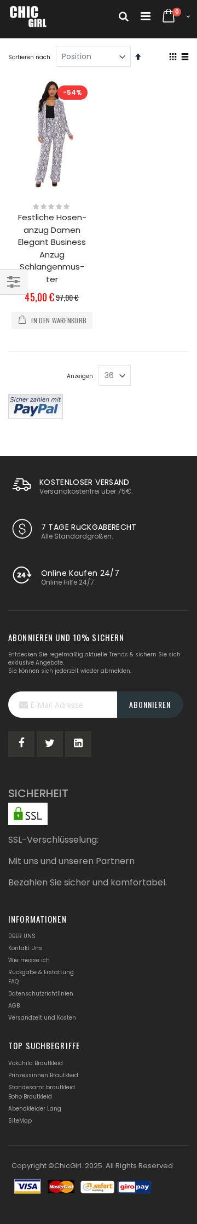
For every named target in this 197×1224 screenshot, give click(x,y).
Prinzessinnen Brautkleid (43, 1075)
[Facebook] (21, 744)
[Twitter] (50, 744)
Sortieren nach (29, 57)
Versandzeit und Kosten (42, 1018)
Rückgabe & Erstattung (41, 972)
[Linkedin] (78, 744)
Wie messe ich (29, 960)
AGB (14, 1006)
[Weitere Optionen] (35, 405)
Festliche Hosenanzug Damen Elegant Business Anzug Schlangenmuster (52, 248)
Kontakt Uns (25, 948)
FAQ (13, 981)
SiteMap (20, 1121)
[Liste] (185, 57)
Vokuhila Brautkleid (35, 1063)
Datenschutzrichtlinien (40, 994)
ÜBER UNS (22, 936)
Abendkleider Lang (34, 1109)
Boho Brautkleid (30, 1097)
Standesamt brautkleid (41, 1087)
